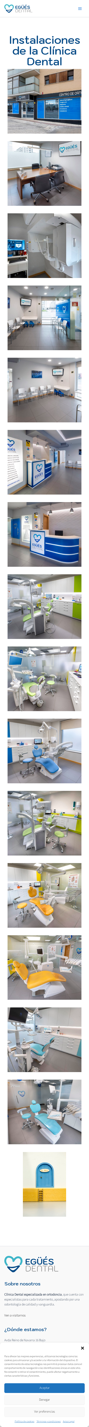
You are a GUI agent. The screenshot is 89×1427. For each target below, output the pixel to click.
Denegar (44, 1399)
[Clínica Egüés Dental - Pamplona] (31, 1264)
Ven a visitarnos (14, 1315)
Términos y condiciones (49, 1421)
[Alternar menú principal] (80, 8)
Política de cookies (24, 1421)
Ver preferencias (44, 1411)
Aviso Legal (69, 1421)
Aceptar (45, 1388)
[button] (82, 1348)
